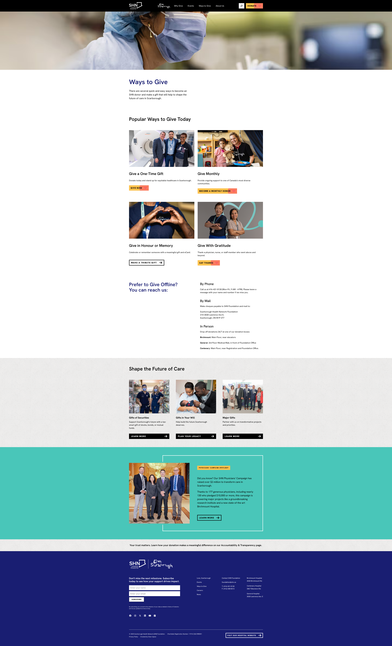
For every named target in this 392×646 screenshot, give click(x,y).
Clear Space (152, 637)
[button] (178, 6)
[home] (136, 5)
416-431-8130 (215, 289)
